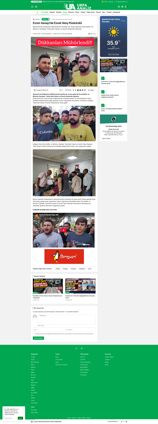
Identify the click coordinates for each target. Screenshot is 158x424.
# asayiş (65, 268)
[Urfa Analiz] (79, 6)
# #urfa (58, 268)
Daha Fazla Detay (113, 54)
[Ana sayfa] (37, 12)
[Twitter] (76, 348)
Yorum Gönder (38, 338)
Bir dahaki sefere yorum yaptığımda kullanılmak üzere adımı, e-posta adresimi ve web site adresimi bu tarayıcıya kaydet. (64, 333)
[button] (122, 6)
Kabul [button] (20, 418)
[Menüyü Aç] (32, 6)
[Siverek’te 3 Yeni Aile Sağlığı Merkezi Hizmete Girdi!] (80, 290)
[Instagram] (82, 348)
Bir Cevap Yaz (39, 308)
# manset (73, 268)
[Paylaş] (126, 421)
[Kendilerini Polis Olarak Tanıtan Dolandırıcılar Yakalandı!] (48, 290)
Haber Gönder (106, 138)
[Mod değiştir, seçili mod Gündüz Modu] (36, 6)
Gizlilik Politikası (8, 418)
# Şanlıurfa (82, 268)
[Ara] (119, 6)
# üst (89, 268)
